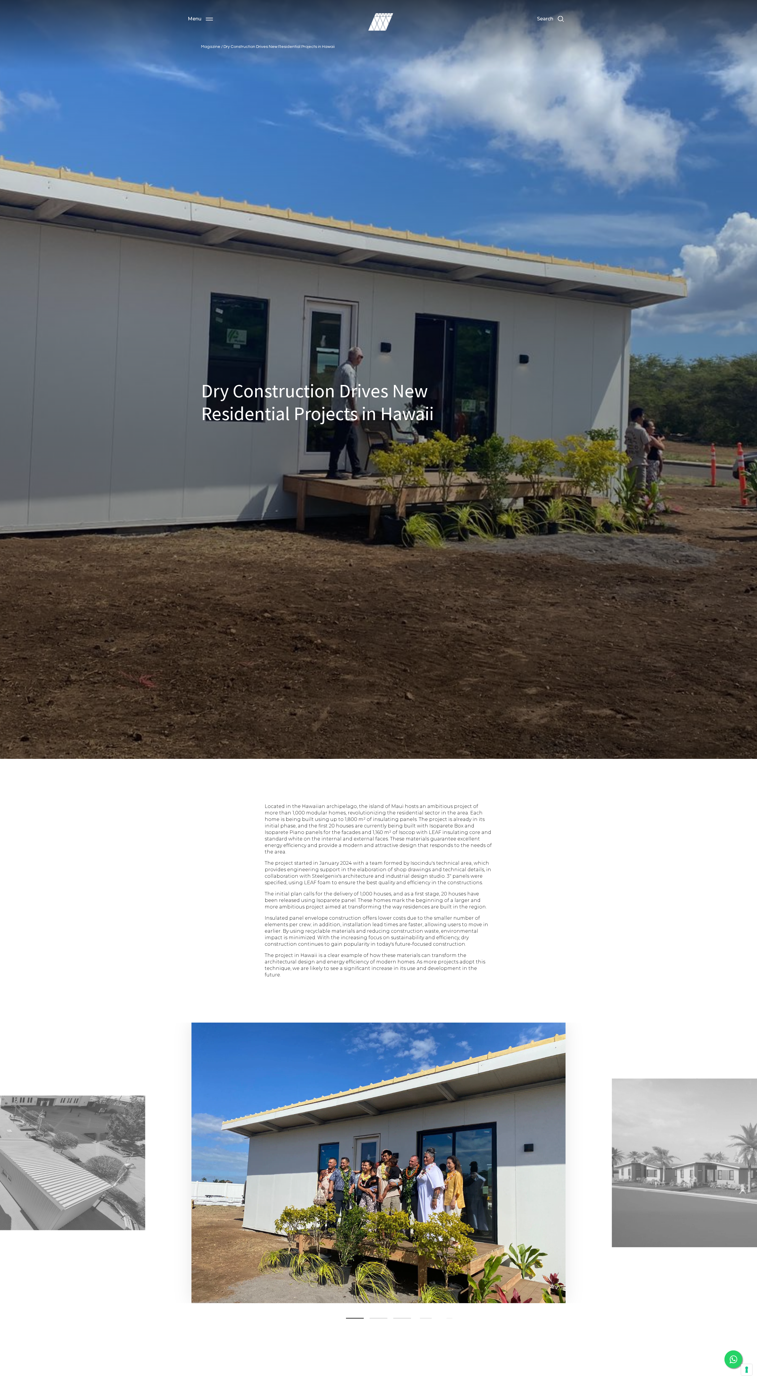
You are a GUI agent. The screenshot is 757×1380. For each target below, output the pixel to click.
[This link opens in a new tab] (733, 1359)
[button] (200, 18)
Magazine (211, 47)
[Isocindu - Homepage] (380, 22)
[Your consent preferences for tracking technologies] (746, 1369)
